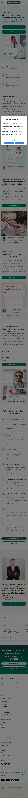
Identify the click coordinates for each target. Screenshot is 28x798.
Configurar (14, 140)
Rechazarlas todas (9, 142)
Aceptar (19, 142)
